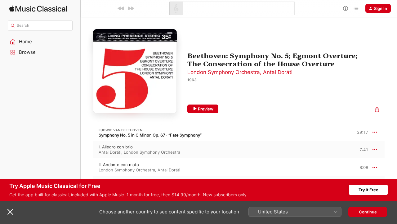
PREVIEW (361, 149)
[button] (40, 41)
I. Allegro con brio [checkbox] (116, 146)
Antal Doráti (277, 72)
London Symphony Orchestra (223, 72)
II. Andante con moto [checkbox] (119, 164)
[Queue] (356, 8)
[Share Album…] (377, 110)
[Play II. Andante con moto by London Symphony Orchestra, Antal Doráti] (86, 167)
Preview (205, 108)
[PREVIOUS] (121, 8)
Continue (368, 211)
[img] (38, 8)
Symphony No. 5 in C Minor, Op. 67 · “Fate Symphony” (150, 135)
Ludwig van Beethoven (120, 130)
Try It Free (368, 189)
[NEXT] (131, 8)
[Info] (345, 8)
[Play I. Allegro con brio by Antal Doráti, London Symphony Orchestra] (86, 149)
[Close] (10, 212)
